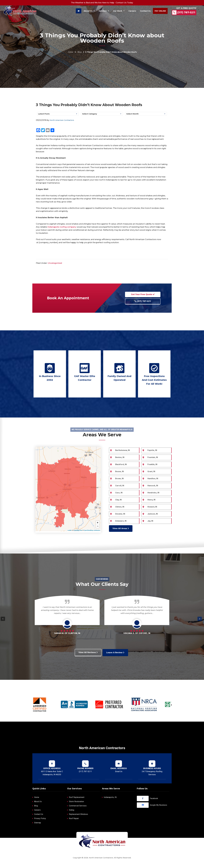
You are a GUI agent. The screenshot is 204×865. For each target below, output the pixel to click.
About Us (38, 801)
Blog (79, 52)
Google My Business (158, 805)
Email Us (118, 771)
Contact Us (38, 814)
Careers (37, 810)
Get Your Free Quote (142, 294)
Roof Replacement (76, 797)
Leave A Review (114, 652)
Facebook (154, 798)
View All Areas (120, 528)
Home (70, 52)
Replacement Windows (78, 814)
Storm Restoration (76, 801)
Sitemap (37, 823)
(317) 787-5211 (186, 12)
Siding (71, 810)
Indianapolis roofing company (61, 227)
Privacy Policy (40, 818)
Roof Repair (74, 818)
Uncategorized (55, 263)
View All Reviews (87, 652)
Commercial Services (78, 806)
